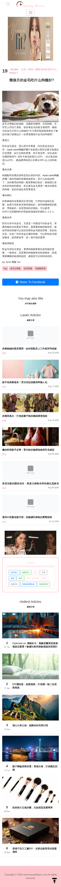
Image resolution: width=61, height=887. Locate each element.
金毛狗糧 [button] (28, 268)
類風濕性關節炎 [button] (28, 584)
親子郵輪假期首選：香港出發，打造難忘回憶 (34, 768)
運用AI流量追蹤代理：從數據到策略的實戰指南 (27, 517)
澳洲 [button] (20, 578)
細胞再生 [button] (25, 572)
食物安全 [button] (14, 584)
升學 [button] (43, 572)
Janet (8, 262)
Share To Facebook (32, 282)
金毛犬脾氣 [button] (15, 268)
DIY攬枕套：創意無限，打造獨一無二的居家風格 (34, 686)
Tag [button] (5, 268)
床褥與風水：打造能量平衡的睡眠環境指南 (24, 416)
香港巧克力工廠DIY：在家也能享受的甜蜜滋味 (34, 850)
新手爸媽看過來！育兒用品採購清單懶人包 (24, 382)
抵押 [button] (12, 578)
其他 (30, 69)
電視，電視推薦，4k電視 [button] (36, 578)
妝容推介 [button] (14, 572)
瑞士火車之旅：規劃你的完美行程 (30, 725)
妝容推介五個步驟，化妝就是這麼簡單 (32, 807)
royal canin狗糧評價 (17, 149)
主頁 (23, 69)
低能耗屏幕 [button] (43, 584)
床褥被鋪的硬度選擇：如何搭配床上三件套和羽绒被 (29, 348)
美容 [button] (35, 572)
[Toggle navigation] (30, 13)
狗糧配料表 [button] (40, 268)
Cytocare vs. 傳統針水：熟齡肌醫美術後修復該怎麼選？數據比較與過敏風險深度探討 (35, 645)
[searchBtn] (8, 4)
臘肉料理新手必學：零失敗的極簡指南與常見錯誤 (28, 450)
